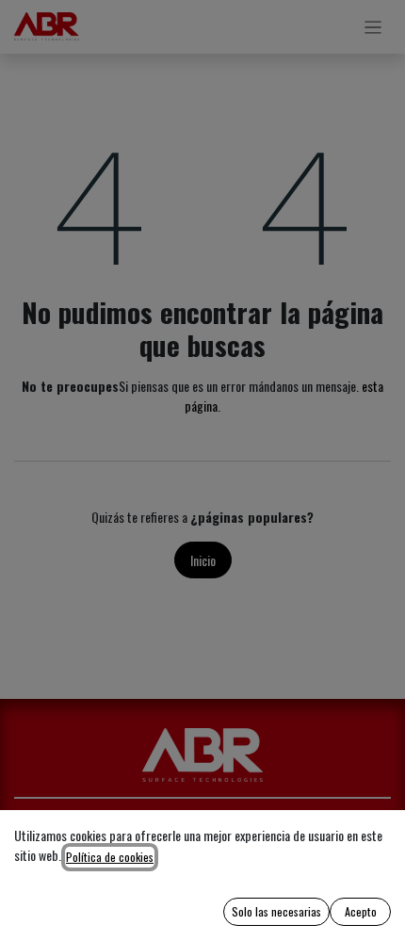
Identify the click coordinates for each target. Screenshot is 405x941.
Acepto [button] (361, 911)
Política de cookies (110, 857)
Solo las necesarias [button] (276, 911)
